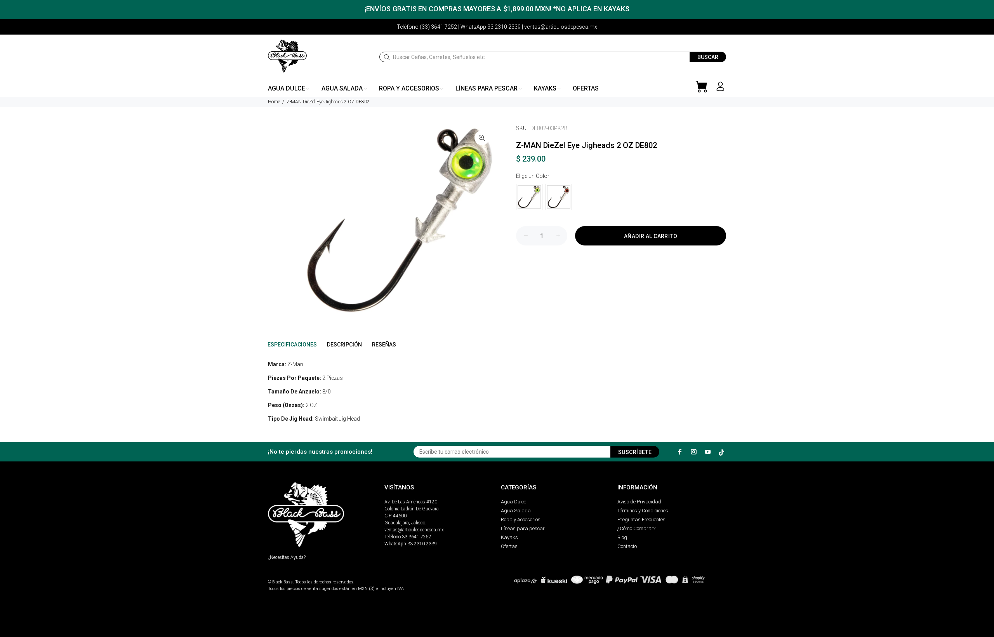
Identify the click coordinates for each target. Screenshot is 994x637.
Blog (622, 537)
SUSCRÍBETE (635, 452)
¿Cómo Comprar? (636, 528)
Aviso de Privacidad (639, 502)
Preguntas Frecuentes (641, 519)
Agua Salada (516, 510)
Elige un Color (532, 176)
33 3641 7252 (416, 537)
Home (274, 101)
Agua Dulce (513, 502)
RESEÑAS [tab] (384, 344)
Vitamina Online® (286, 575)
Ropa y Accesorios (520, 519)
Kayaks (509, 537)
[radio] (529, 197)
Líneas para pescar (523, 528)
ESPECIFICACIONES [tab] (292, 344)
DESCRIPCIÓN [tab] (344, 344)
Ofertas (509, 546)
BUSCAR (707, 57)
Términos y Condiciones (642, 510)
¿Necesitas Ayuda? (287, 557)
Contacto (627, 546)
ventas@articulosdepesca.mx (414, 530)
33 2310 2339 (422, 543)
